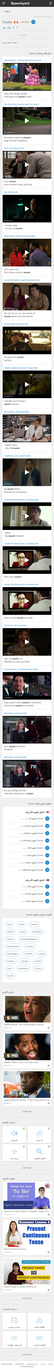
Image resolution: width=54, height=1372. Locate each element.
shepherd (22, 140)
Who (7, 532)
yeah (30, 617)
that (23, 790)
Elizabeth (8, 749)
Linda (28, 96)
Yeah (6, 617)
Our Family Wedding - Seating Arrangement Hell (22, 280)
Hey (7, 448)
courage (24, 961)
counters (30, 946)
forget (17, 93)
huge (6, 140)
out (13, 661)
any (23, 316)
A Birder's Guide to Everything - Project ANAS (21, 368)
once (18, 661)
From (14, 401)
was (10, 225)
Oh (5, 313)
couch (9, 924)
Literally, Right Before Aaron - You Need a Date (21, 499)
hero (16, 269)
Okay (6, 93)
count (22, 931)
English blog (19, 1364)
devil (31, 705)
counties (28, 953)
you (23, 313)
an (13, 492)
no (9, 313)
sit (34, 313)
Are (5, 790)
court (9, 968)
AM (9, 401)
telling (15, 790)
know (10, 357)
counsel (10, 931)
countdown (37, 931)
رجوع (7, 11)
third (19, 702)
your (6, 184)
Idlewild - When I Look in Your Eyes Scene (21, 1062)
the (33, 702)
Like (6, 658)
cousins (10, 976)
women (29, 316)
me (19, 790)
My (11, 448)
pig (15, 225)
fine (11, 93)
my (16, 96)
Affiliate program (6, 1364)
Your (6, 181)
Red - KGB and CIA (11, 192)
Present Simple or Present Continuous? (20, 1287)
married (8, 492)
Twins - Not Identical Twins (14, 148)
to (30, 702)
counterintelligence (28, 939)
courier (38, 961)
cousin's (38, 968)
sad (5, 360)
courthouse (23, 968)
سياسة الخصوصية (32, 1364)
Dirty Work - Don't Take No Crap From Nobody (21, 104)
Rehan (17, 489)
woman (23, 492)
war (12, 269)
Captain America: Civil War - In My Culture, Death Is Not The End (27, 1100)
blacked (7, 661)
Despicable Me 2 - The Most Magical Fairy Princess (22, 60)
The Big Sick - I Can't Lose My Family (17, 455)
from (22, 793)
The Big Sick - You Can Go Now (15, 625)
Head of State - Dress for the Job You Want (20, 236)
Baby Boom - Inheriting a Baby (15, 713)
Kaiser (38, 702)
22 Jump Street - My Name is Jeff (16, 324)
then (27, 661)
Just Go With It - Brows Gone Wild (16, 411)
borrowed (14, 137)
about (11, 96)
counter (10, 939)
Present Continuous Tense (15, 1249)
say (10, 702)
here (14, 445)
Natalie (23, 93)
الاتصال (50, 1364)
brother (12, 184)
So (5, 137)
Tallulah (19, 536)
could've (34, 924)
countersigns (12, 953)
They (6, 702)
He (6, 225)
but (26, 617)
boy (9, 360)
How (6, 96)
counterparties (13, 946)
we (8, 137)
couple (42, 953)
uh (21, 658)
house (16, 404)
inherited (8, 793)
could (21, 924)
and (23, 661)
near (19, 316)
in (18, 184)
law (20, 184)
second (13, 617)
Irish (17, 492)
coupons (10, 961)
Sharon (12, 272)
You (6, 357)
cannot (29, 313)
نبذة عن (43, 1364)
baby (17, 793)
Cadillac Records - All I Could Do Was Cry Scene (24, 1024)
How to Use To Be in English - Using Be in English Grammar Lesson (27, 1211)
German (13, 140)
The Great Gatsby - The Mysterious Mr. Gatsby (21, 669)
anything (27, 184)
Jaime (14, 316)
